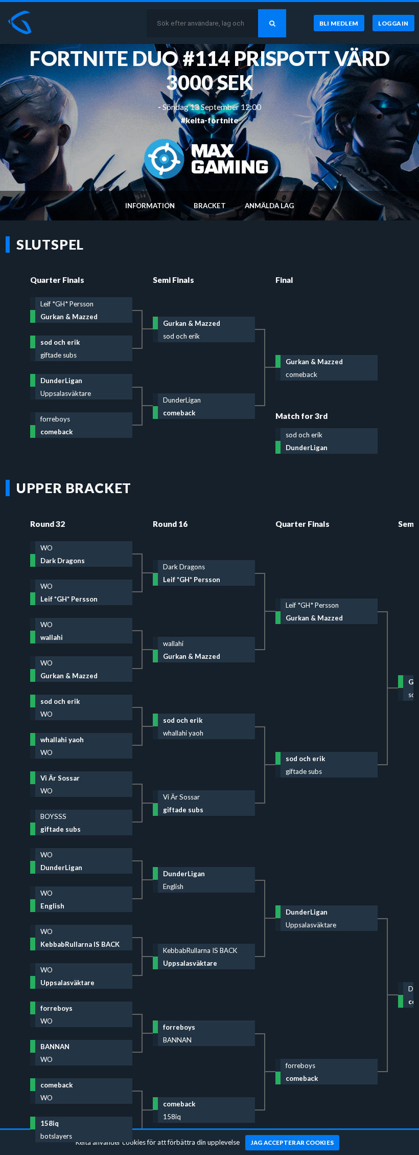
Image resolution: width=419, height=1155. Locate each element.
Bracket (210, 206)
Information (150, 206)
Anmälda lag (269, 206)
